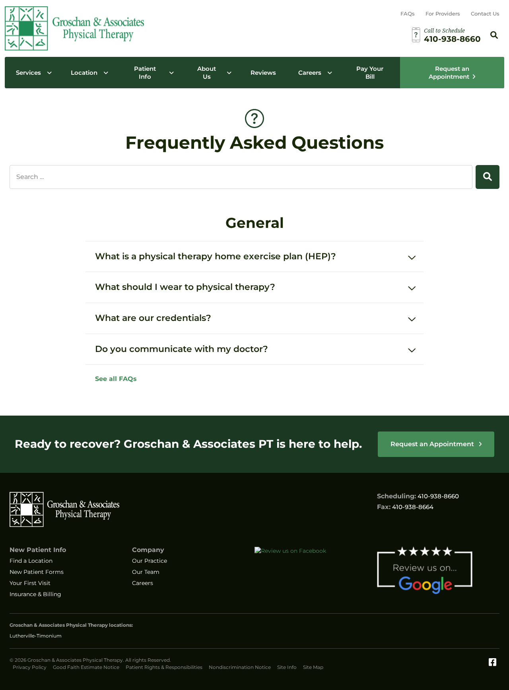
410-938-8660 (438, 496)
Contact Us (485, 13)
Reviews (263, 72)
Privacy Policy (30, 667)
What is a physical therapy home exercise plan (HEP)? (215, 256)
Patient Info (145, 72)
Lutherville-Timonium (36, 636)
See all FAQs (116, 379)
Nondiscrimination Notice (240, 667)
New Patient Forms (37, 571)
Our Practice (149, 560)
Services (28, 72)
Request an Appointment (449, 72)
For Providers (442, 13)
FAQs (407, 13)
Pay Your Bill (369, 72)
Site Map (313, 667)
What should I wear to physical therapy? (185, 287)
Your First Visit (30, 583)
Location (84, 72)
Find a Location (31, 560)
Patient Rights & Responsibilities (164, 667)
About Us (206, 72)
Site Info (287, 667)
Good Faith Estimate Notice (86, 667)
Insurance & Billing (35, 594)
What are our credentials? (153, 318)
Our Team (145, 571)
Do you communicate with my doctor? (181, 349)
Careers (309, 72)
